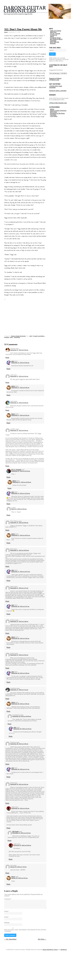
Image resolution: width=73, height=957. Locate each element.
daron (6, 32)
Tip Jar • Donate (55, 33)
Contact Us (53, 35)
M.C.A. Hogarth (16, 469)
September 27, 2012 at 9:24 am (19, 376)
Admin (52, 109)
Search (52, 54)
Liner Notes (53, 116)
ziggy (11, 337)
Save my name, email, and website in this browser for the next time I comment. (25, 930)
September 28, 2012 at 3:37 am (20, 606)
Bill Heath (15, 831)
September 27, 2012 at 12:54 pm (20, 493)
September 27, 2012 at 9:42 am (20, 387)
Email (6, 917)
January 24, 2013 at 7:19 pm (18, 867)
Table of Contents (55, 30)
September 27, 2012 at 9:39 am (19, 402)
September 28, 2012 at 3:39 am (20, 673)
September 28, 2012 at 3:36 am (20, 703)
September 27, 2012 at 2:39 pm (19, 621)
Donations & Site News (57, 113)
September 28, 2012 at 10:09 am (21, 716)
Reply (7, 357)
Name (6, 911)
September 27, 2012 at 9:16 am (19, 350)
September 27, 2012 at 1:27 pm (19, 588)
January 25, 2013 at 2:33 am (19, 878)
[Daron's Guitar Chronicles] (36, 18)
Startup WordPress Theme (50, 949)
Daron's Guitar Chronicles (18, 336)
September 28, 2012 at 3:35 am (20, 638)
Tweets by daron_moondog (57, 90)
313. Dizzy (42, 939)
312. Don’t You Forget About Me (23, 29)
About (52, 36)
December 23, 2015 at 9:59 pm (22, 845)
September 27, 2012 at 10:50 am (19, 550)
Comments (17, 337)
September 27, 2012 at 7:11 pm (19, 689)
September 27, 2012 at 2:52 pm (19, 655)
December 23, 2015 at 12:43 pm (21, 833)
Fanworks (53, 40)
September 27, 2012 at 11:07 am (20, 571)
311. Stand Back (10, 939)
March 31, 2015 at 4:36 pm (19, 509)
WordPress (64, 949)
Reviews (53, 43)
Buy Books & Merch (56, 39)
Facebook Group (55, 38)
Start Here (53, 32)
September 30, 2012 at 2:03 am (20, 808)
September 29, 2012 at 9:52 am (19, 784)
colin (30, 336)
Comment (7, 899)
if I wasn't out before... (39, 336)
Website (6, 922)
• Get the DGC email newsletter (55, 86)
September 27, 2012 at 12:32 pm (20, 471)
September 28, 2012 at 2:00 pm (19, 744)
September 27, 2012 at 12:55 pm (21, 482)
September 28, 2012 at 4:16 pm (22, 728)
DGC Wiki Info (54, 42)
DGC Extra (53, 112)
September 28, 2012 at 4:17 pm (20, 769)
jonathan (6, 337)
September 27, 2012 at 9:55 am (19, 522)
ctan (12, 361)
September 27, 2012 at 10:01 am (20, 535)
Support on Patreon (55, 78)
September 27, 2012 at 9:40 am (20, 362)
